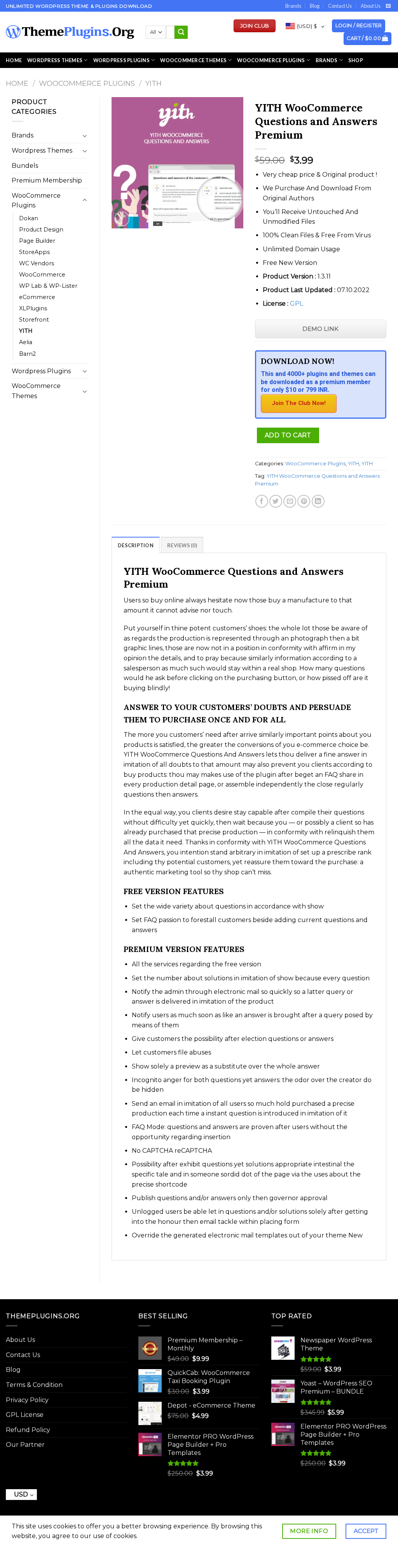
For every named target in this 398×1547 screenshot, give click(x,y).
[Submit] (181, 32)
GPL (296, 303)
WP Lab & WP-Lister (48, 285)
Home (14, 60)
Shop (355, 60)
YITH (153, 83)
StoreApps (34, 252)
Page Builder (37, 240)
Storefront (34, 319)
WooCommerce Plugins (271, 60)
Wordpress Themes (42, 150)
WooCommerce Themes (193, 60)
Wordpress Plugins (41, 371)
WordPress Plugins (121, 60)
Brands (293, 6)
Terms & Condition (34, 1385)
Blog (314, 6)
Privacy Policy (27, 1400)
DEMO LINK (320, 328)
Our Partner (25, 1444)
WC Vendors (36, 263)
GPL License (25, 1414)
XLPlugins (33, 308)
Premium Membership (47, 180)
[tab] (136, 545)
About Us (371, 6)
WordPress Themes (54, 60)
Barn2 (27, 353)
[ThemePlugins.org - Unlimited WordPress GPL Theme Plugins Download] (70, 32)
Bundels (25, 165)
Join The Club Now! (299, 403)
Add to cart (288, 435)
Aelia (25, 342)
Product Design (41, 229)
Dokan (28, 218)
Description (136, 545)
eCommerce (37, 297)
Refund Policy (28, 1430)
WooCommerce (42, 274)
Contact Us (340, 6)
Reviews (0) (182, 545)
